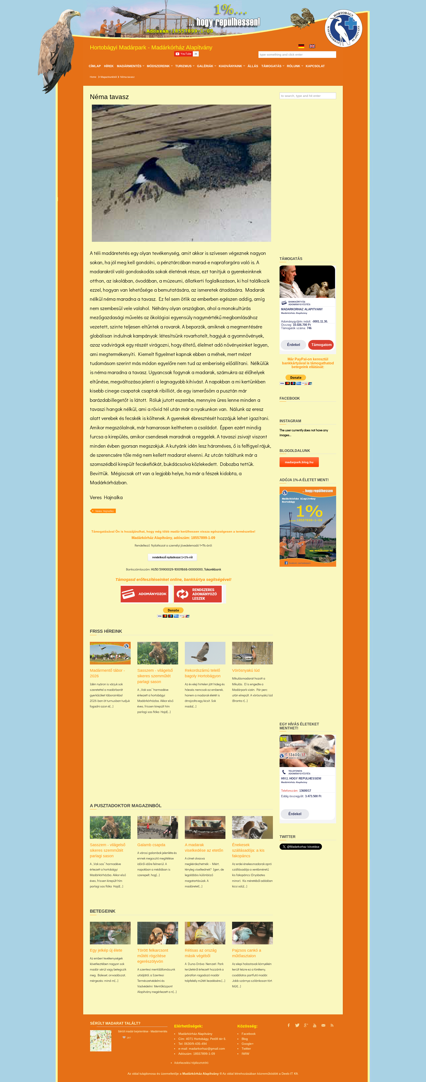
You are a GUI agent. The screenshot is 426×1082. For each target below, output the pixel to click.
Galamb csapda (151, 845)
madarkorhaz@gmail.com (207, 1048)
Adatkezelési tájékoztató (190, 1063)
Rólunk (293, 66)
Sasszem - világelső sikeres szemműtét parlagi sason (155, 676)
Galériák (205, 66)
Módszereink (158, 66)
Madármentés (129, 66)
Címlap (95, 66)
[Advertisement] (181, 766)
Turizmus (183, 66)
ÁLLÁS (253, 66)
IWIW (245, 1053)
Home (93, 77)
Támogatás (271, 66)
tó (207, 1063)
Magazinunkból (109, 77)
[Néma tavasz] (181, 173)
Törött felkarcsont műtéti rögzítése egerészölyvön (152, 956)
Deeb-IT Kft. (290, 1073)
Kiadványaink (230, 66)
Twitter (246, 1048)
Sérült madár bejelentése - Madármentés (142, 1031)
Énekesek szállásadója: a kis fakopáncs (248, 850)
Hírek (109, 66)
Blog (245, 1039)
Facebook (249, 1033)
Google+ (248, 1043)
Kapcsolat (315, 66)
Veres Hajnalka (104, 511)
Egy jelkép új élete (106, 950)
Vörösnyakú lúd (246, 670)
